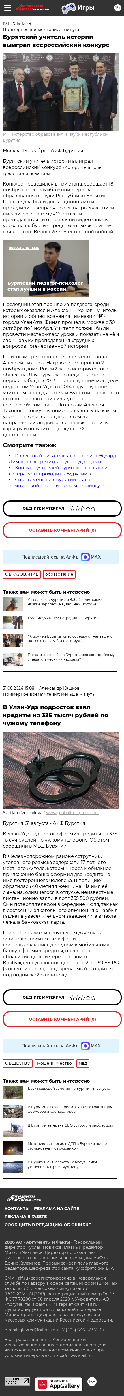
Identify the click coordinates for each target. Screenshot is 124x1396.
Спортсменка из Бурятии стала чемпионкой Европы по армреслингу (54, 482)
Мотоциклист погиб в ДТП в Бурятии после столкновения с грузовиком (67, 1145)
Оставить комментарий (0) (62, 530)
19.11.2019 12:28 (17, 23)
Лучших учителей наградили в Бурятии (63, 618)
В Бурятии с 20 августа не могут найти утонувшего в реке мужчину (62, 1164)
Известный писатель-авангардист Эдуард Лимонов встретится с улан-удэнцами (62, 458)
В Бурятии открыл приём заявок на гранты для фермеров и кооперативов (70, 1109)
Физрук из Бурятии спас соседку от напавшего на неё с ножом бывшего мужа (70, 638)
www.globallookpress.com (72, 812)
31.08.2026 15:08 (18, 688)
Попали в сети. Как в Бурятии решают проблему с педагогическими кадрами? (71, 657)
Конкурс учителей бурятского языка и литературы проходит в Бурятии (58, 471)
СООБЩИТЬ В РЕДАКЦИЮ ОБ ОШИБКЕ (48, 1224)
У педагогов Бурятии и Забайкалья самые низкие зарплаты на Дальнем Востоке (65, 601)
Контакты (17, 1208)
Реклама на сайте (56, 1208)
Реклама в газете (26, 1216)
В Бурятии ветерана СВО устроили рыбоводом (70, 1125)
